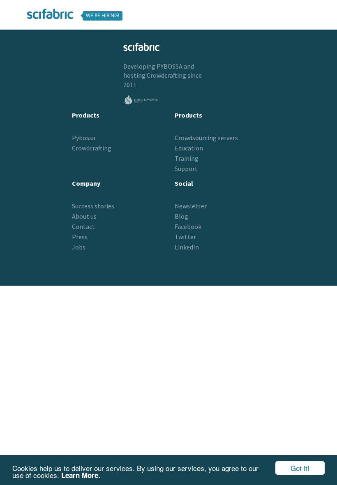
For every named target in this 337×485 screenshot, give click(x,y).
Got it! (300, 468)
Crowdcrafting (166, 75)
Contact (83, 226)
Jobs (78, 247)
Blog (181, 216)
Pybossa (83, 138)
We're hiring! (102, 15)
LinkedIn (187, 247)
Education (189, 148)
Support (186, 168)
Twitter (185, 237)
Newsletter (191, 206)
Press (80, 237)
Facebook (188, 226)
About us (84, 216)
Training (187, 158)
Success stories (93, 206)
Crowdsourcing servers (206, 138)
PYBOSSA (169, 66)
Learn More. (80, 475)
